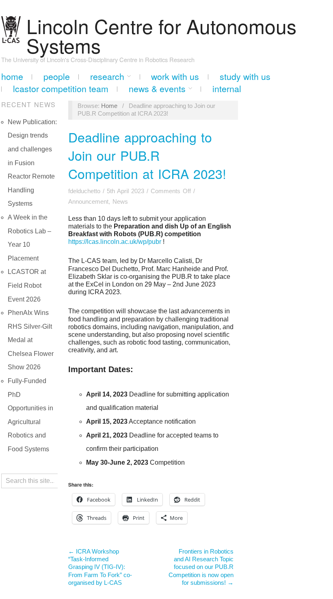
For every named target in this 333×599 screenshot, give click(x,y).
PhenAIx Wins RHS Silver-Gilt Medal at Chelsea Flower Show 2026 (31, 340)
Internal (226, 88)
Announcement (88, 201)
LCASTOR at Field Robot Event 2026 (27, 285)
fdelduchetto (84, 191)
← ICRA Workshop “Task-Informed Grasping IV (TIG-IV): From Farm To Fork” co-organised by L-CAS (100, 567)
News (120, 201)
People (56, 76)
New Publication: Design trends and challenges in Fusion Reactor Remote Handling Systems (32, 163)
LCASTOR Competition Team (60, 88)
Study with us (245, 76)
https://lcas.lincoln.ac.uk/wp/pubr (114, 241)
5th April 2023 (125, 191)
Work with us (175, 76)
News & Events (157, 88)
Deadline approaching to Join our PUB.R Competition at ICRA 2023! (147, 155)
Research (107, 76)
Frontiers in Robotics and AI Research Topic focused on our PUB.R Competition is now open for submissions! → (201, 567)
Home (12, 76)
